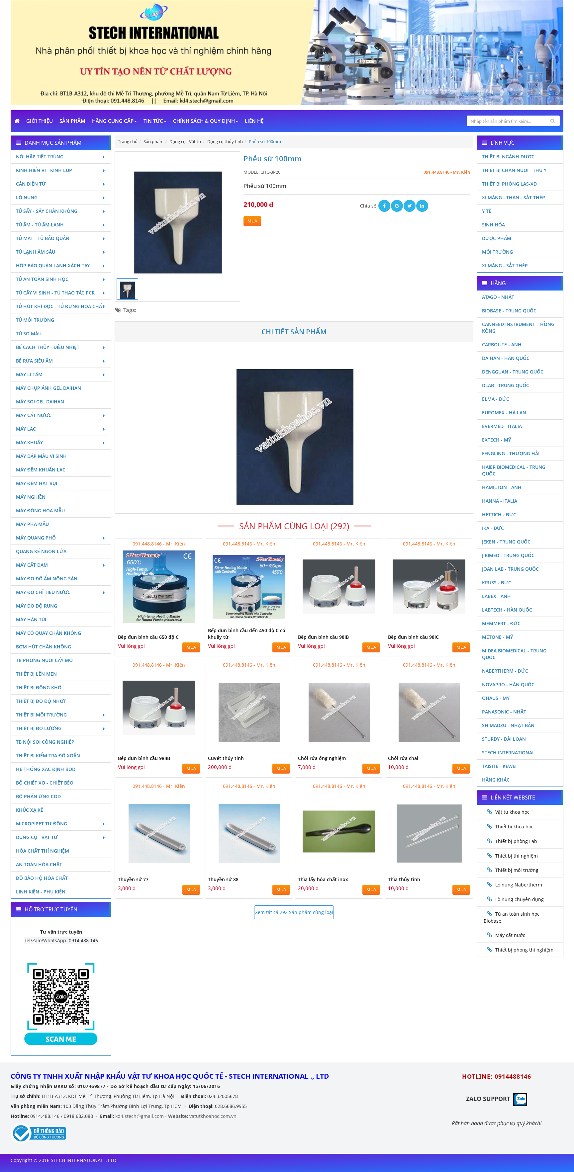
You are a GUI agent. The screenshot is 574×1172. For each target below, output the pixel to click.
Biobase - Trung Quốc (509, 310)
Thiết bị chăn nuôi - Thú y (514, 170)
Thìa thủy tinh (404, 879)
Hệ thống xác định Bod (45, 769)
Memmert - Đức (501, 623)
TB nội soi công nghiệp (45, 742)
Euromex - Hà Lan (504, 412)
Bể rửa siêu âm (34, 361)
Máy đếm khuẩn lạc (40, 469)
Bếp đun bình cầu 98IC (413, 637)
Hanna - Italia (499, 501)
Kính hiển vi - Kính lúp (44, 170)
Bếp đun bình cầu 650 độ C (148, 637)
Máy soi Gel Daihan (40, 401)
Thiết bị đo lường (38, 728)
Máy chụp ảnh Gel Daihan (48, 388)
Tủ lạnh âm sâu (35, 252)
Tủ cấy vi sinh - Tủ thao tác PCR (55, 293)
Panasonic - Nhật (504, 712)
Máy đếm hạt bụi (36, 483)
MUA (252, 221)
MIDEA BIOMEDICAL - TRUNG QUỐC (514, 653)
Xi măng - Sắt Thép (505, 265)
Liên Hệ (254, 121)
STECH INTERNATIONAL (508, 752)
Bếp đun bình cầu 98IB (323, 637)
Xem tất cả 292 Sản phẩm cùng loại (294, 912)
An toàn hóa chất (39, 864)
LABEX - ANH (496, 596)
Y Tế (486, 211)
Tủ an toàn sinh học (42, 279)
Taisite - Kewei (499, 766)
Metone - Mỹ (497, 637)
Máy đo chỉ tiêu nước (43, 592)
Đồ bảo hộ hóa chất (42, 878)
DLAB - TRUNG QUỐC (505, 385)
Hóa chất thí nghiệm (42, 851)
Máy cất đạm (32, 565)
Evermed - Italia (502, 426)
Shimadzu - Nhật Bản (508, 725)
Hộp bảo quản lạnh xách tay (53, 265)
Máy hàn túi (31, 619)
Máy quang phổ (36, 538)
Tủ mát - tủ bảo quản (42, 238)
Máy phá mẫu (32, 524)
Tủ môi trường (35, 320)
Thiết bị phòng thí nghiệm (524, 950)
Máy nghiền (31, 497)
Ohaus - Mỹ (496, 698)
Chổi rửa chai (403, 758)
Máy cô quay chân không (48, 633)
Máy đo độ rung (36, 606)
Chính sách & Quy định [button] (204, 121)
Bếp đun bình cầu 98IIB (144, 758)
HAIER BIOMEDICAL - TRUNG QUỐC (513, 470)
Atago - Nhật (498, 297)
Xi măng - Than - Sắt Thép (513, 197)
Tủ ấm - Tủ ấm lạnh (40, 224)
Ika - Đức (493, 528)
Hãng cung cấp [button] (113, 121)
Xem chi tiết (185, 619)
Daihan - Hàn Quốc (505, 358)
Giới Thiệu (39, 121)
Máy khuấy (29, 442)
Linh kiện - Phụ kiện (40, 891)
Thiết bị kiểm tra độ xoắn (48, 755)
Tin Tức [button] (153, 121)
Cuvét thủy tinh (226, 758)
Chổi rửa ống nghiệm (322, 758)
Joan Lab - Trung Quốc (510, 569)
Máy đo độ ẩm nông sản (46, 578)
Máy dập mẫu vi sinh (41, 456)
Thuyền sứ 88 (223, 879)
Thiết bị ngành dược (508, 156)
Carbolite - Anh (502, 344)
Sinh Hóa (493, 224)
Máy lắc (26, 429)
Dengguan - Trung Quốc (512, 372)
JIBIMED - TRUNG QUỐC (508, 555)
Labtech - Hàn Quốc (507, 610)
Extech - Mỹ (496, 440)
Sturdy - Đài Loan (504, 739)
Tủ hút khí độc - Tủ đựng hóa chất (60, 306)
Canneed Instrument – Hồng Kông (518, 327)
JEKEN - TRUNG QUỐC (506, 542)
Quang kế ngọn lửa (41, 551)
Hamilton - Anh (502, 487)
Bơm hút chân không (43, 646)
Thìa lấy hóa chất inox (323, 879)
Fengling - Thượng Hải (510, 453)
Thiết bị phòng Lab (516, 841)
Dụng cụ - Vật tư (37, 837)
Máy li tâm (29, 374)
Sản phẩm (72, 121)
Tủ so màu (29, 333)
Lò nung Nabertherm (518, 884)
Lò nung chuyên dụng (519, 899)
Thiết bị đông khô (38, 687)
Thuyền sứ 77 (133, 879)
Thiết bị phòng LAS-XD (509, 184)
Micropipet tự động (41, 823)
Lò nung (27, 197)
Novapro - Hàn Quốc (508, 684)
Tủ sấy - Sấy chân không (46, 211)
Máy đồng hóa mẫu (40, 510)
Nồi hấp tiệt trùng (39, 156)
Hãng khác (496, 780)
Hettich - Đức (499, 514)
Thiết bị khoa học (514, 826)
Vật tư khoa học (512, 812)
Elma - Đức (495, 399)
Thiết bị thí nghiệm (516, 856)
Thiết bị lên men (36, 674)
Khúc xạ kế (29, 810)
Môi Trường (497, 252)
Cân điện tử (31, 184)
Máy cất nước (33, 415)
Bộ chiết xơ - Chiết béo (44, 783)
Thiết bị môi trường (41, 715)
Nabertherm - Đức (505, 671)
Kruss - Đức (496, 582)
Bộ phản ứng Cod (38, 796)
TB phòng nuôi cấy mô (44, 660)
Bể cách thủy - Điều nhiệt (47, 347)
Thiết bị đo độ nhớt (41, 701)
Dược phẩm (496, 238)
